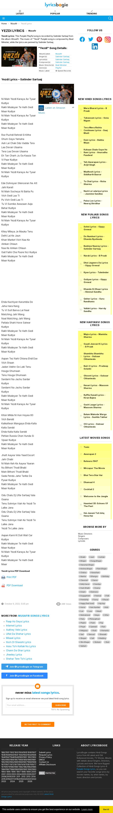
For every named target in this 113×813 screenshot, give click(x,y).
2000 (33, 771)
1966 (21, 762)
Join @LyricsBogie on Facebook (26, 675)
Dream (83, 592)
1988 (12, 769)
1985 (34, 767)
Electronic (94, 592)
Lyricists (81, 541)
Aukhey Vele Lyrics (16, 629)
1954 (3, 759)
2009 (8, 776)
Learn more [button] (87, 809)
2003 (13, 774)
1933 (16, 752)
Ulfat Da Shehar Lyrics (18, 634)
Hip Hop (102, 604)
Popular (55, 13)
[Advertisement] (19, 282)
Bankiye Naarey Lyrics (96, 247)
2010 (13, 776)
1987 (8, 769)
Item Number (95, 607)
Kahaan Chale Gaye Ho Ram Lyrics (95, 152)
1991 (25, 769)
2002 (8, 774)
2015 (3, 779)
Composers (83, 538)
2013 (28, 776)
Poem (93, 623)
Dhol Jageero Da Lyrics (96, 264)
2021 (29, 779)
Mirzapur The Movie (94, 468)
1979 (8, 767)
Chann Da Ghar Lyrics (18, 650)
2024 (12, 781)
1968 (29, 762)
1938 (3, 755)
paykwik (39, 737)
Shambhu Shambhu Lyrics (93, 356)
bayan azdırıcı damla (25, 737)
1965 (16, 762)
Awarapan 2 (90, 454)
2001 (3, 774)
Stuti (107, 642)
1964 (12, 762)
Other (106, 615)
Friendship (84, 600)
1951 (25, 757)
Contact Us (44, 762)
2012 (23, 776)
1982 (21, 767)
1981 (16, 767)
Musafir (59, 54)
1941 (16, 755)
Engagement (85, 596)
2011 (18, 776)
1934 (21, 752)
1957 (16, 759)
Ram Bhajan (102, 569)
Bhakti (83, 557)
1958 (21, 759)
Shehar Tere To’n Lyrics (19, 658)
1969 (34, 762)
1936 (30, 752)
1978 (3, 767)
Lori (82, 611)
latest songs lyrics (45, 692)
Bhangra (94, 576)
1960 (30, 759)
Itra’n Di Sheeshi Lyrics (18, 642)
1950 (21, 757)
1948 (12, 757)
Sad (82, 634)
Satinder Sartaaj (62, 56)
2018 (16, 779)
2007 (33, 774)
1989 (17, 769)
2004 (18, 774)
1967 (25, 762)
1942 (21, 755)
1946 (3, 757)
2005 (23, 774)
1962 (3, 762)
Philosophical (95, 619)
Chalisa (83, 573)
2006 (28, 774)
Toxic (86, 447)
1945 (34, 755)
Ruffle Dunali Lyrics (94, 396)
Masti (99, 611)
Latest (20, 13)
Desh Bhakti (85, 588)
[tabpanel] (19, 326)
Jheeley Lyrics (14, 654)
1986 (3, 769)
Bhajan (83, 561)
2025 (21, 781)
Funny (95, 600)
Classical (84, 580)
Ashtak (102, 557)
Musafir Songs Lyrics (33, 615)
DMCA (42, 759)
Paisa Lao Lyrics (93, 202)
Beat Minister (61, 65)
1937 (34, 752)
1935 (25, 752)
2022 (34, 779)
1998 (23, 771)
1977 (34, 764)
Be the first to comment (38, 724)
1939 (8, 755)
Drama (97, 588)
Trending (91, 13)
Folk (107, 596)
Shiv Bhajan (85, 642)
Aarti (92, 557)
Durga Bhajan (96, 561)
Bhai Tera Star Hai (93, 475)
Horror (83, 607)
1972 (12, 764)
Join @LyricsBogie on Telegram (26, 666)
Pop (101, 623)
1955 (8, 759)
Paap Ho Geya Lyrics (17, 621)
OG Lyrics (94, 425)
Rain (103, 627)
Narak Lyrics (95, 255)
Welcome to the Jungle (96, 496)
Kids (106, 607)
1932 (12, 752)
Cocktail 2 (89, 489)
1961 (34, 759)
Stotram (98, 642)
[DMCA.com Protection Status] (47, 774)
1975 (25, 764)
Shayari (83, 638)
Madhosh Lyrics (93, 173)
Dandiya (97, 584)
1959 (25, 759)
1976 (29, 764)
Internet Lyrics (14, 625)
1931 (8, 752)
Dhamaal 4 (89, 482)
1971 (8, 764)
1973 (16, 764)
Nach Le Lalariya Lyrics (96, 192)
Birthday (106, 576)
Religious (84, 631)
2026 (30, 781)
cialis (13, 737)
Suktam (83, 646)
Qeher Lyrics (94, 300)
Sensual (92, 634)
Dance (95, 580)
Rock (94, 631)
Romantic (105, 631)
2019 (20, 779)
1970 (3, 764)
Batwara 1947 (91, 461)
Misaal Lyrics (13, 638)
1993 (34, 769)
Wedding (102, 638)
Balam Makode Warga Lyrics (95, 415)
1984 (30, 767)
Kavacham (95, 573)
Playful (58, 68)
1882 (3, 752)
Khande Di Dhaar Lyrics (96, 290)
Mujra (97, 615)
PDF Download (14, 585)
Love (90, 611)
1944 (30, 755)
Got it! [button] (106, 809)
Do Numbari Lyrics (94, 237)
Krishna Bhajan (86, 569)
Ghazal (105, 600)
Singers (81, 536)
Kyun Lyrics (96, 272)
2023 (3, 781)
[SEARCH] (110, 18)
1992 (30, 769)
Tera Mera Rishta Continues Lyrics (96, 130)
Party (82, 619)
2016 (8, 779)
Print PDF (11, 577)
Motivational (85, 615)
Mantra (83, 576)
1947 (8, 757)
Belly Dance (85, 584)
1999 (28, 771)
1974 (21, 764)
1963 (8, 762)
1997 (18, 771)
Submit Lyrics (45, 752)
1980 (12, 767)
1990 (21, 769)
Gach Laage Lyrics (94, 406)
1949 (17, 757)
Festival (98, 596)
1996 (13, 771)
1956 (12, 759)
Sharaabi (103, 634)
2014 (33, 776)
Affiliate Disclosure (47, 764)
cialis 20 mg (5, 737)
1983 (25, 767)
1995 (8, 771)
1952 (30, 757)
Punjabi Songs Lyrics (86, 769)
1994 (3, 771)
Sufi (92, 638)
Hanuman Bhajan (87, 565)
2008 (3, 776)
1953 (34, 757)
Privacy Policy (45, 757)
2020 (25, 779)
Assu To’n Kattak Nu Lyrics (21, 646)
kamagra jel (48, 737)
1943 (25, 755)
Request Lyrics (45, 755)
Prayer (83, 627)
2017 (12, 779)
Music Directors (85, 534)
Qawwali (93, 627)
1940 (12, 755)
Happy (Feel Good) (87, 604)
